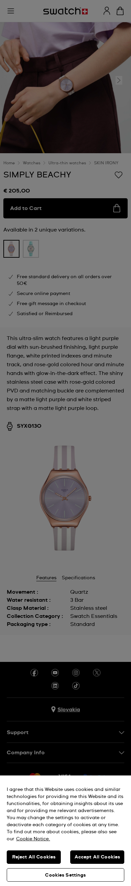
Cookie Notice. (33, 839)
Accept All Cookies (97, 857)
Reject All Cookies (34, 857)
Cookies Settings (65, 875)
